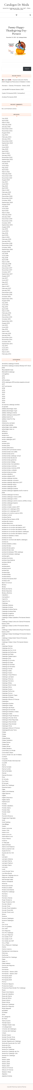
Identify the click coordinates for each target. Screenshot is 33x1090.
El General (5, 783)
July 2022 (5, 163)
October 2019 (6, 223)
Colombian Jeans (7, 752)
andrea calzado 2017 (8, 476)
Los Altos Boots (7, 873)
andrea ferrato (6, 546)
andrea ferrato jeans (8, 548)
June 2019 (5, 231)
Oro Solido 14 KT (7, 937)
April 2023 (5, 151)
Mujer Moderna (7, 900)
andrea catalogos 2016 (9, 486)
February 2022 (6, 174)
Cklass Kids (5, 744)
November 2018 (7, 245)
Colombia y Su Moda (8, 750)
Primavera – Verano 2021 (9, 973)
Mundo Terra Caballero (9, 908)
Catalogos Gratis (7, 713)
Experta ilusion (6, 787)
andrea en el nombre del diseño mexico (14, 533)
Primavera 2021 (7, 977)
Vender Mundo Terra (8, 1037)
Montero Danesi (7, 898)
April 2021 (5, 188)
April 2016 (5, 309)
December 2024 (7, 128)
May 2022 (5, 167)
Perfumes (5, 955)
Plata (3, 959)
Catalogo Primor (7, 693)
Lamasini (5, 857)
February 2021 (6, 192)
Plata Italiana (6, 963)
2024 (3, 400)
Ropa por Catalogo (8, 1004)
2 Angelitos (5, 374)
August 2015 (6, 323)
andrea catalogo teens (9, 484)
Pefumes (5, 953)
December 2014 (7, 337)
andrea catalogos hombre (10, 494)
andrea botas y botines (9, 466)
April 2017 (5, 284)
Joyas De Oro (6, 851)
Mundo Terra (6, 906)
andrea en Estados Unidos (10, 535)
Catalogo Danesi (7, 646)
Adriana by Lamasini (8, 423)
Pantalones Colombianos (10, 951)
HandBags (5, 824)
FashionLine (6, 801)
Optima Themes (21, 1087)
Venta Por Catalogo (8, 1049)
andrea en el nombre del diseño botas (14, 529)
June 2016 (5, 305)
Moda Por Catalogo (8, 892)
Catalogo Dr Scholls (8, 660)
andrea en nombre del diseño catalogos (14, 539)
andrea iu (5, 564)
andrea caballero (7, 474)
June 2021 (5, 184)
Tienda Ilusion (6, 1023)
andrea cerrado (7, 505)
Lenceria (4, 867)
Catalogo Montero (8, 681)
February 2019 (6, 239)
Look (3, 869)
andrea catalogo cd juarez (10, 480)
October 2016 (6, 296)
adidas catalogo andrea (9, 413)
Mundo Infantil (6, 904)
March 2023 (6, 153)
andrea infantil (6, 562)
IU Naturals (5, 842)
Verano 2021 (6, 1066)
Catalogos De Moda (16, 5)
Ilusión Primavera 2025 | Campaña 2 (13, 93)
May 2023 (5, 149)
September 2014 (7, 343)
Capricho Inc (6, 601)
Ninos (4, 914)
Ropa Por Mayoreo (8, 1006)
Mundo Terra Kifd (7, 910)
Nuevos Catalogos (8, 918)
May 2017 (5, 282)
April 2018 (5, 259)
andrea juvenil (6, 568)
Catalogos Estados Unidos (10, 711)
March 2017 (5, 286)
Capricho (5, 599)
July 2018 (5, 253)
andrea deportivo (7, 523)
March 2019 (5, 237)
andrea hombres (7, 558)
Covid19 (4, 763)
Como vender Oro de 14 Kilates (12, 754)
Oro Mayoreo (6, 930)
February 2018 (6, 264)
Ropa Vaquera (6, 1008)
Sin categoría (6, 1016)
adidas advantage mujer (9, 411)
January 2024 (6, 139)
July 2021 (5, 182)
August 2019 (6, 227)
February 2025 (6, 124)
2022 (3, 396)
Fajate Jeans (6, 799)
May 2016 (5, 307)
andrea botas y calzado (9, 470)
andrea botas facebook (9, 458)
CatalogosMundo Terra (9, 730)
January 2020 (6, 217)
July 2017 (5, 278)
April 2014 (5, 350)
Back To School (7, 582)
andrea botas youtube (9, 472)
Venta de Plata (6, 1047)
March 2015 (5, 331)
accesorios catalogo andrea (10, 404)
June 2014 (5, 348)
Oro (3, 922)
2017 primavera (7, 386)
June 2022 (5, 165)
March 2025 (6, 122)
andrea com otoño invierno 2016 (12, 513)
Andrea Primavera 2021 (9, 578)
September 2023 (7, 143)
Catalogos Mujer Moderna (10, 715)
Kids (3, 855)
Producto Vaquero (8, 984)
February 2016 (6, 313)
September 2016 (7, 298)
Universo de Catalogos (9, 1029)
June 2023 (5, 147)
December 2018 (7, 243)
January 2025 (6, 127)
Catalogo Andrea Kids (9, 611)
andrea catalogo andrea (9, 478)
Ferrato (4, 804)
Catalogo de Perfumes (9, 652)
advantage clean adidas (9, 427)
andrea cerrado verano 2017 (11, 507)
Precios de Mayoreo (8, 965)
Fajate (4, 795)
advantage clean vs (8, 429)
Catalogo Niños (7, 687)
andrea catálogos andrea (10, 488)
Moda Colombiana (8, 890)
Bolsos (4, 584)
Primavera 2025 (7, 980)
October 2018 (6, 247)
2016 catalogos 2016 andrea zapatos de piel (15, 382)
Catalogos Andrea (7, 703)
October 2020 (6, 200)
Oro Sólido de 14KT (8, 941)
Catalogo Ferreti (7, 668)
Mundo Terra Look (8, 912)
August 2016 (6, 300)
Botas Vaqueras (7, 591)
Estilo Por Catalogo (8, 785)
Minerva (4, 883)
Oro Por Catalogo (7, 932)
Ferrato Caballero (7, 806)
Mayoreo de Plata (7, 877)
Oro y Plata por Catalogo (10, 945)
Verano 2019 (6, 1061)
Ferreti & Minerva (7, 816)
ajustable (5, 433)
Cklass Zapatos (7, 748)
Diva (3, 777)
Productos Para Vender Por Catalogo (13, 988)
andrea (4, 441)
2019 (3, 390)
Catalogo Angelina (8, 613)
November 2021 (7, 178)
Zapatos (4, 1074)
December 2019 (7, 219)
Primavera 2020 (7, 975)
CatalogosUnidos (23, 37)
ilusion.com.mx (6, 834)
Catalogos (5, 701)
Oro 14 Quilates (7, 926)
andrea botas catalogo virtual (11, 456)
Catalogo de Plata (7, 654)
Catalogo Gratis (7, 670)
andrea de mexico (7, 521)
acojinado (5, 406)
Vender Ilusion (6, 1035)
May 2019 (5, 233)
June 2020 (5, 208)
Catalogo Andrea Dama (9, 609)
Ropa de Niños (6, 998)
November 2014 (7, 339)
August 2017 (6, 276)
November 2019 (7, 221)
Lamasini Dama (7, 861)
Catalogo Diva (6, 658)
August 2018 (6, 251)
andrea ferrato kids (8, 550)
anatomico (5, 435)
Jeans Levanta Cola (8, 849)
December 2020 (7, 196)
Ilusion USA (5, 830)
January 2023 (6, 155)
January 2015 (6, 335)
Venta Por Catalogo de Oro (10, 1051)
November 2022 (7, 157)
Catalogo (5, 603)
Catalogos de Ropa (8, 707)
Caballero (5, 595)
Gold (3, 820)
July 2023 (5, 145)
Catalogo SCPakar (8, 697)
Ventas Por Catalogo (8, 1055)
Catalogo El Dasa (7, 662)
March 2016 (5, 311)
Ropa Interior (6, 1000)
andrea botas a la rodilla (9, 451)
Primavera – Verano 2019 (9, 971)
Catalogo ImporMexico (9, 675)
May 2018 (5, 257)
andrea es (5, 542)
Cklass (4, 732)
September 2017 (7, 274)
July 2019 (5, 229)
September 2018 (7, 249)
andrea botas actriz (8, 453)
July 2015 (5, 325)
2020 (3, 392)
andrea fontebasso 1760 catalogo (12, 552)
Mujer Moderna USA (8, 902)
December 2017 (7, 268)
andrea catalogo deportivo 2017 (12, 482)
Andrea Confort (7, 515)
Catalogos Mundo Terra (9, 718)
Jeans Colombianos (8, 846)
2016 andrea (6, 380)
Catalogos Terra (7, 726)
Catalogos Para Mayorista (10, 720)
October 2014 (6, 341)
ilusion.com (5, 832)
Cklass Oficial (6, 746)
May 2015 (5, 329)
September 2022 (7, 159)
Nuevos (4, 916)
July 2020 (5, 206)
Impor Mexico (6, 838)
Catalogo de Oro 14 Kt (9, 650)
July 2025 (5, 118)
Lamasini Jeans (7, 865)
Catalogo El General (8, 664)
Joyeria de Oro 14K (8, 853)
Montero (5, 894)
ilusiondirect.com (7, 836)
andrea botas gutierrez (9, 460)
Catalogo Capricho (8, 615)
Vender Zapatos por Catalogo (11, 1041)
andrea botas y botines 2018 (11, 468)
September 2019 (7, 225)
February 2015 (6, 333)
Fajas (3, 789)
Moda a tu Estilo (7, 887)
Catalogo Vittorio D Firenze (10, 699)
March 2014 (5, 352)
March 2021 (5, 190)
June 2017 (5, 280)
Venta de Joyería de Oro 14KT (11, 1043)
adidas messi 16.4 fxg (8, 419)
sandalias (5, 1010)
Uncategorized (6, 1027)
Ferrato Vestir (6, 812)
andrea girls (5, 556)
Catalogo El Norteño (8, 666)
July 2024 (5, 135)
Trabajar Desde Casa (8, 1025)
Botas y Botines (7, 593)
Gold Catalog (6, 822)
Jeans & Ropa (6, 844)
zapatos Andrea (7, 1076)
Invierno (4, 840)
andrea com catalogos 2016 (11, 509)
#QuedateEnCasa (7, 370)
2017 (3, 384)
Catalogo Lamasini (8, 677)
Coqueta (4, 759)
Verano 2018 (6, 1059)
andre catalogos (7, 437)
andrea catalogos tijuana (10, 503)
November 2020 (7, 198)
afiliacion (5, 431)
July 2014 (5, 345)
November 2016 (7, 294)
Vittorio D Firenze (7, 1068)
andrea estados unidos (9, 544)
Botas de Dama (7, 589)
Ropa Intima (6, 1002)
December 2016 (7, 292)
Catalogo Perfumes (8, 691)
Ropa (3, 990)
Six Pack (4, 1018)
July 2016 (5, 303)
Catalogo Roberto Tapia (9, 695)
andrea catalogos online (9, 499)
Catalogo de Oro (7, 648)
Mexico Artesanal (7, 881)
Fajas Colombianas (8, 791)
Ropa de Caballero (8, 994)
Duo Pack (5, 781)
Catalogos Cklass (7, 705)
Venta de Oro (6, 1045)
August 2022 (6, 161)
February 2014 (6, 354)
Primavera (5, 969)
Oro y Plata (5, 943)
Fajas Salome (6, 793)
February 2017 (6, 288)
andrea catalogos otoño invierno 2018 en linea (16, 501)
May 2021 (5, 186)
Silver (3, 1014)
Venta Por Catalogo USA (10, 1053)
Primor (4, 982)
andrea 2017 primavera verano (11, 449)
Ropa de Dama (7, 996)
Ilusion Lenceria (7, 828)
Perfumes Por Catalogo (9, 957)
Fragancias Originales (8, 818)
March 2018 (5, 262)
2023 (3, 398)
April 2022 (5, 169)
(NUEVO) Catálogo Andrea (10, 363)
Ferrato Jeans (6, 808)
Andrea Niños (6, 576)
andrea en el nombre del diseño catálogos (15, 531)
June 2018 (5, 255)
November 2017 (7, 270)
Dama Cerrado (6, 767)
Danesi (4, 773)
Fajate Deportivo (7, 797)
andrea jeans (6, 566)
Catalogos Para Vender (9, 722)
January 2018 (6, 266)
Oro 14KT (5, 928)
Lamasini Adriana (7, 859)
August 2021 (6, 180)
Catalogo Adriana (7, 605)
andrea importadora (8, 560)
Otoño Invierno (7, 949)
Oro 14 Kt (5, 924)
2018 (3, 388)
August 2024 (6, 133)
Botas (4, 587)
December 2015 (7, 317)
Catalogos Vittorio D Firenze (11, 728)
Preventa (5, 967)
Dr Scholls (5, 779)
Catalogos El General (8, 709)
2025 (3, 402)
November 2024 (7, 131)
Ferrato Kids (6, 810)
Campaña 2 (5, 597)
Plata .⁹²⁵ (4, 961)
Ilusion (4, 826)
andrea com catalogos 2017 (11, 511)
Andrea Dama (6, 517)
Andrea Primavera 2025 (9, 97)
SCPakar (4, 1012)
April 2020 (5, 210)
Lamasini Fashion (7, 863)
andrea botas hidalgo (8, 462)
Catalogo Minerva (7, 679)
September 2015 (7, 321)
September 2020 (7, 202)
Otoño (4, 947)
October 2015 (6, 319)
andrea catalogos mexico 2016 (11, 497)
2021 (3, 394)
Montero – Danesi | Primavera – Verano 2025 (16, 85)
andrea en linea (7, 537)
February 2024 (6, 137)
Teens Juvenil (6, 1021)
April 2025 (5, 120)
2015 (3, 376)
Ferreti (4, 814)
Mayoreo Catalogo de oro (10, 875)
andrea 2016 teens (7, 447)
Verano (4, 1057)
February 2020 (6, 214)
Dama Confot (6, 769)
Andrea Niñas (6, 574)
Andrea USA (6, 580)
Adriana (4, 421)
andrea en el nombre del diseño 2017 (13, 527)
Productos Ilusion (7, 986)
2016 (3, 378)
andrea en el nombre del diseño (12, 525)
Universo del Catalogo (9, 1031)
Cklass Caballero (7, 740)
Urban (4, 1033)
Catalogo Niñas (7, 683)
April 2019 (5, 235)
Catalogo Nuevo (7, 689)
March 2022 (6, 172)
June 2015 (5, 327)
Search (27, 69)
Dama (4, 765)
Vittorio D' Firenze (7, 1070)
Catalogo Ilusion (7, 673)
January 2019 (6, 241)
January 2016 (6, 315)
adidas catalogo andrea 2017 (11, 415)
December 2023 (7, 141)
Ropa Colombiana (8, 992)
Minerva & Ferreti (7, 885)
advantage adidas (7, 425)
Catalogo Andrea (7, 607)
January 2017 (6, 290)
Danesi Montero (7, 775)
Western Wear (6, 1072)
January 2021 (6, 194)
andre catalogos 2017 (8, 439)
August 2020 (6, 204)
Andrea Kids (6, 572)
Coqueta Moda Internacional (11, 761)
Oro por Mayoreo (7, 935)
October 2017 (6, 272)
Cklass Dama (6, 742)
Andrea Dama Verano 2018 (10, 519)
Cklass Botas (6, 738)
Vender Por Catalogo (8, 1039)
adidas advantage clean (9, 408)
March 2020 (6, 212)
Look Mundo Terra (8, 871)
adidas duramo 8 (7, 417)
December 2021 (7, 176)
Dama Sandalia (7, 771)
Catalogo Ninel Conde (9, 685)
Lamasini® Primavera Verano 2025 (13, 89)
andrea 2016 (6, 445)
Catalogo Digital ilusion (9, 656)
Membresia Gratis (7, 879)
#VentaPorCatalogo (8, 372)
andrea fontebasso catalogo (11, 554)
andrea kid (5, 570)
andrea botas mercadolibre (10, 464)
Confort (4, 756)
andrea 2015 (6, 443)
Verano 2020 (6, 1063)
